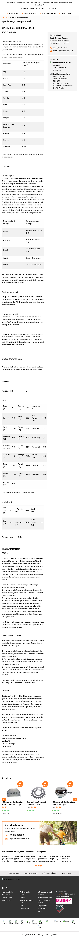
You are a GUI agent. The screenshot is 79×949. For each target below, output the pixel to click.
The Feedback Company (62, 896)
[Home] (3, 17)
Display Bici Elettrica (19, 861)
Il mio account (6, 895)
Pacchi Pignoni (6, 860)
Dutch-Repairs (42, 908)
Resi (21, 906)
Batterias (16, 860)
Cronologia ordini (7, 898)
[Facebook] (3, 887)
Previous (4, 799)
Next (75, 799)
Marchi (40, 911)
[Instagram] (7, 887)
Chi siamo (41, 895)
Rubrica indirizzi (6, 900)
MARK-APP (54, 935)
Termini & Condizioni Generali (44, 902)
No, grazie (52, 8)
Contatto (22, 898)
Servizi (22, 895)
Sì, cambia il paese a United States (33, 8)
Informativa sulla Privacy (45, 898)
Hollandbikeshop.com (39, 935)
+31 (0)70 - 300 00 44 (60, 48)
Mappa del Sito (42, 906)
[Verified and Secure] (60, 909)
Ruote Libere (5, 861)
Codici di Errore (24, 908)
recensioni (69, 894)
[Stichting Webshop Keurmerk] (64, 901)
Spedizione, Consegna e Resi (27, 902)
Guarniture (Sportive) (7, 858)
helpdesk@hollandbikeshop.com (63, 51)
